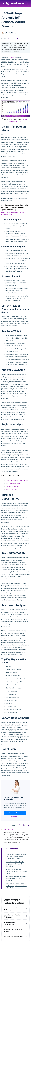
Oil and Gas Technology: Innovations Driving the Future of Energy (16, 871)
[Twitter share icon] (17, 38)
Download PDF (15, 817)
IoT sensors (12, 57)
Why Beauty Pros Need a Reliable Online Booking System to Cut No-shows (16, 879)
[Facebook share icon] (8, 38)
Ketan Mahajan (9, 32)
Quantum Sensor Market (13, 486)
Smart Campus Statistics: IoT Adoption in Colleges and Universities (15, 864)
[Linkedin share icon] (13, 38)
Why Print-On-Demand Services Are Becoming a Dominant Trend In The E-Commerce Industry (16, 886)
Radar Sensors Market (13, 483)
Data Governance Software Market (17, 480)
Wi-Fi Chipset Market (12, 489)
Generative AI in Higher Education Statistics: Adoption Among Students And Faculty (16, 857)
